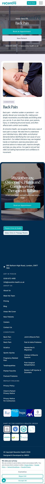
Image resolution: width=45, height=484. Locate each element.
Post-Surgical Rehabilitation (29, 364)
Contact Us (7, 327)
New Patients (8, 317)
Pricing (6, 301)
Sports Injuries (9, 353)
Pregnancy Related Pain (10, 359)
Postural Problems (10, 376)
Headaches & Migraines (29, 348)
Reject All (22, 476)
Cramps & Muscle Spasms (31, 356)
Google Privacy (26, 467)
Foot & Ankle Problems (33, 342)
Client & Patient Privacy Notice (9, 392)
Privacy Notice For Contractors (9, 399)
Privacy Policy (8, 386)
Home (18, 19)
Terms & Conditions (13, 467)
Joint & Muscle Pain (31, 337)
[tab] (13, 228)
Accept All (22, 480)
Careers (6, 322)
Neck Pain (7, 342)
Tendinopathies (9, 365)
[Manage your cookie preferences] (4, 480)
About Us (7, 290)
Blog (5, 306)
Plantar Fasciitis (9, 371)
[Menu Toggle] (41, 3)
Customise (22, 472)
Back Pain (7, 337)
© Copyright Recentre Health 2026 (16, 452)
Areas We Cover (9, 311)
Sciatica (6, 347)
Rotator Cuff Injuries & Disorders (32, 371)
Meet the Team (9, 296)
